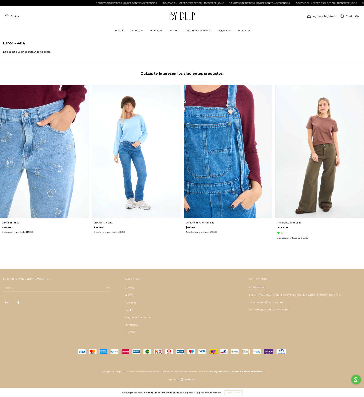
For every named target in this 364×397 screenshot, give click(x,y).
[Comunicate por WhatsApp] (356, 379)
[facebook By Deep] (18, 302)
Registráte (330, 16)
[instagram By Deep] (7, 302)
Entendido (233, 393)
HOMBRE (156, 30)
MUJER (135, 30)
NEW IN (118, 30)
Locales (173, 30)
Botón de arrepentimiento (247, 371)
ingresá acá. (221, 371)
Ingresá (317, 16)
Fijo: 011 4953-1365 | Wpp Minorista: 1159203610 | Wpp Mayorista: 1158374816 (295, 294)
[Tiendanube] (182, 380)
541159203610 (257, 287)
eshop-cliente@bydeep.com (266, 302)
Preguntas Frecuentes (198, 30)
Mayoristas (224, 30)
